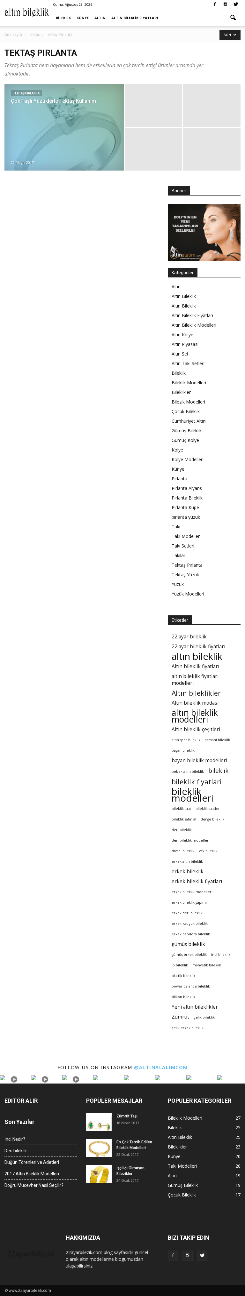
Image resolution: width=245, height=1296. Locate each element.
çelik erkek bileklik (188, 1028)
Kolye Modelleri (188, 459)
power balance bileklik (191, 986)
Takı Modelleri (186, 536)
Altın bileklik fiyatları (195, 666)
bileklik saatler (208, 808)
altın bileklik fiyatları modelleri (195, 679)
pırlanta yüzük (186, 517)
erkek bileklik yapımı (189, 902)
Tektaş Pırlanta (26, 93)
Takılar (178, 555)
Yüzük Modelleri (188, 594)
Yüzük (178, 584)
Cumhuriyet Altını (189, 421)
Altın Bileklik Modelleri (194, 325)
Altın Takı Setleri (188, 363)
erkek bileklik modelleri (192, 892)
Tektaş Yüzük (185, 575)
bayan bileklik (183, 750)
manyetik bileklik (206, 965)
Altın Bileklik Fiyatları (134, 17)
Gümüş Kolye (185, 440)
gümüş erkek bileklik (189, 954)
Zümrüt (180, 1016)
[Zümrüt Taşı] (99, 1122)
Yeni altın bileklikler (195, 1007)
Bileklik (63, 17)
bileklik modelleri (192, 795)
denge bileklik (212, 819)
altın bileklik (197, 656)
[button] (233, 18)
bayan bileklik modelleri (199, 760)
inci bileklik (220, 954)
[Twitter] (236, 4)
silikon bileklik (183, 997)
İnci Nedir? (14, 1139)
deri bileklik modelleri (191, 840)
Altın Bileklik (184, 296)
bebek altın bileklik (188, 771)
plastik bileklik (183, 975)
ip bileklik (180, 965)
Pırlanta (179, 479)
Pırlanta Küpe (185, 507)
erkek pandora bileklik (191, 934)
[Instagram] (225, 4)
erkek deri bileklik (187, 913)
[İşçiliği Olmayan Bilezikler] (99, 1174)
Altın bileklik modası (195, 703)
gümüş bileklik (188, 944)
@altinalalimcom (161, 1067)
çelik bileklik (204, 1017)
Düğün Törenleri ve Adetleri (31, 1162)
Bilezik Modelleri (188, 402)
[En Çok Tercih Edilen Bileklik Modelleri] (99, 1148)
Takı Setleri (183, 546)
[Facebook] (214, 4)
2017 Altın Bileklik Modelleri (31, 1173)
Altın (100, 17)
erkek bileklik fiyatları (197, 881)
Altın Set (180, 354)
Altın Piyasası (185, 344)
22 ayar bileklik (189, 636)
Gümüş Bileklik (187, 431)
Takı (176, 527)
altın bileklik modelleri (195, 716)
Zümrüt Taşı (126, 1116)
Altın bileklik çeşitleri (196, 729)
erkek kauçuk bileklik (190, 923)
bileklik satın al (184, 819)
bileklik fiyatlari (197, 781)
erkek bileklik (188, 871)
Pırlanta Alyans (187, 488)
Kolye (177, 450)
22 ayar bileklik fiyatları (198, 646)
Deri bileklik (15, 1150)
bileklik (218, 770)
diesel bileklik (183, 851)
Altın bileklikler (196, 693)
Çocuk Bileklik (186, 411)
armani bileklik (217, 740)
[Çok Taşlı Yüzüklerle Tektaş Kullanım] (64, 144)
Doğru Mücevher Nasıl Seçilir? (33, 1185)
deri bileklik (182, 830)
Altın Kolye (182, 335)
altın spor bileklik (186, 740)
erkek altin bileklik (187, 861)
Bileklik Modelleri (189, 383)
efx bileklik (208, 851)
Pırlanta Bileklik (187, 498)
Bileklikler (181, 392)
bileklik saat (181, 808)
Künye (83, 17)
